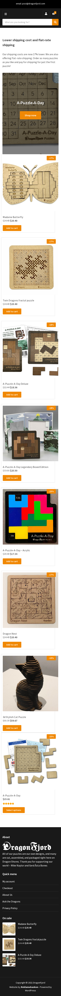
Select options (13, 810)
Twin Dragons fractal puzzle (32, 939)
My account (8, 881)
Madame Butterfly (27, 924)
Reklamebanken (29, 987)
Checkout (7, 888)
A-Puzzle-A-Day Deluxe (29, 954)
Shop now (30, 115)
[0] (53, 14)
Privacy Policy (9, 908)
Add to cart (12, 228)
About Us (7, 894)
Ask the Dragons (11, 901)
